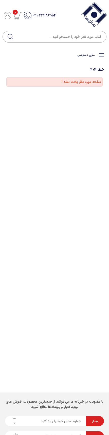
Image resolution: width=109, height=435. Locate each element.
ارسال (95, 421)
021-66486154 (44, 15)
